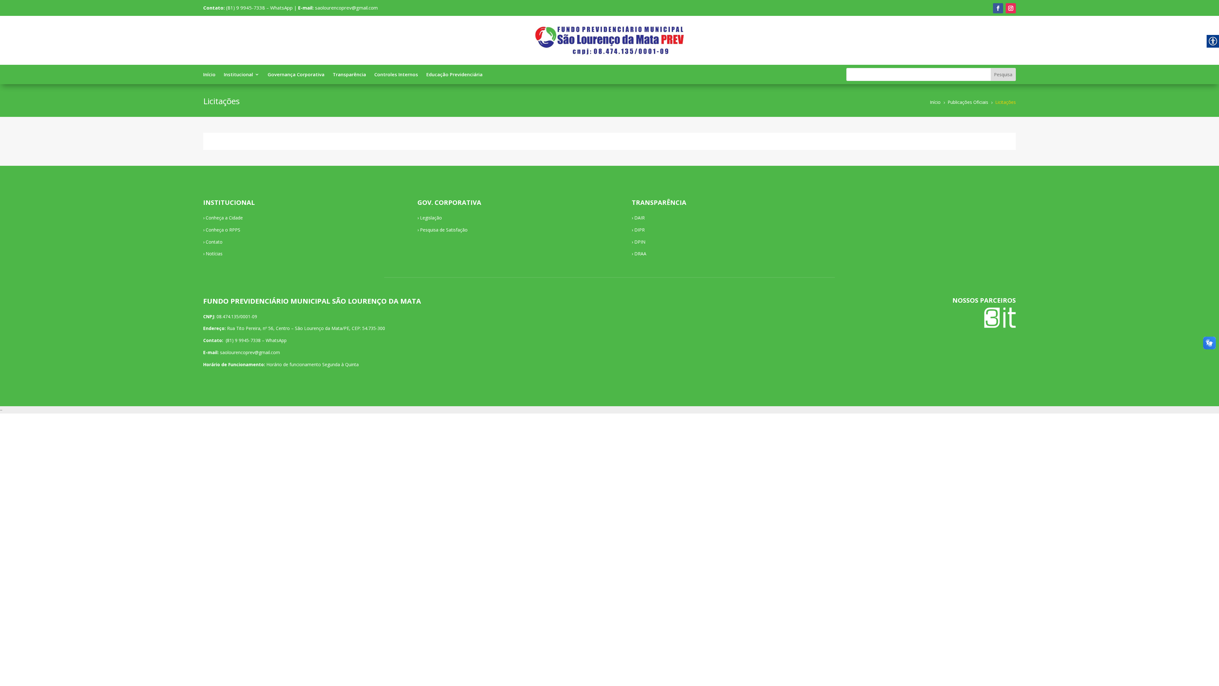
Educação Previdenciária (454, 74)
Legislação (431, 218)
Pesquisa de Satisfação (444, 230)
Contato (214, 242)
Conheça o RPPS (223, 230)
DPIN (639, 242)
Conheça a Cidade (224, 218)
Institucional (238, 74)
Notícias (214, 254)
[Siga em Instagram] (1011, 8)
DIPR (639, 230)
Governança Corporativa (296, 74)
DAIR (639, 218)
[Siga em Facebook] (998, 8)
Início (209, 74)
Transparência (349, 74)
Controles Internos (396, 74)
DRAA (640, 254)
